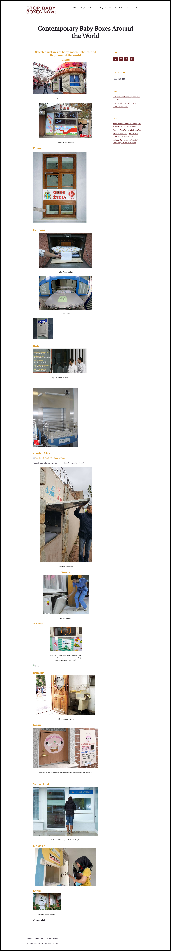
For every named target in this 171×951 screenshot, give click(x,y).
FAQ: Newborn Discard (120, 107)
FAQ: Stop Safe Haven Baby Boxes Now (126, 103)
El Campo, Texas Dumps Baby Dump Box (127, 130)
